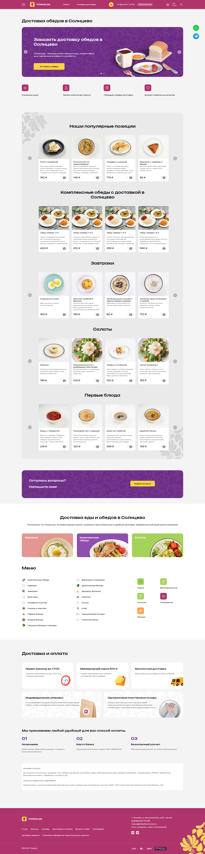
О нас (25, 829)
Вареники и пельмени (93, 580)
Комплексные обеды (89, 539)
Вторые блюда (35, 620)
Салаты (140, 537)
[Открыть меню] (23, 4)
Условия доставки (86, 4)
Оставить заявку (49, 66)
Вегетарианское (168, 588)
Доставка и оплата (62, 829)
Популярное (166, 602)
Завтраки (31, 537)
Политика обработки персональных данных (66, 835)
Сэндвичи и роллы (37, 603)
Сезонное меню (90, 620)
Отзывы (46, 829)
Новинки (32, 586)
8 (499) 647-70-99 (140, 821)
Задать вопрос (142, 484)
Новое (140, 588)
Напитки (86, 597)
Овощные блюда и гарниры (42, 625)
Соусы (85, 603)
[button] (101, 73)
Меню (66, 4)
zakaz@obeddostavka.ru (144, 824)
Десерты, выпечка (91, 591)
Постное (141, 602)
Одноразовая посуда (93, 614)
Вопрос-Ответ (82, 829)
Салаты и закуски (37, 608)
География (98, 829)
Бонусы (35, 829)
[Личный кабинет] (181, 4)
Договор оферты (31, 835)
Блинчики (33, 597)
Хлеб (84, 608)
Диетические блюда (92, 586)
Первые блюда (35, 614)
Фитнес (141, 617)
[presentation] (26, 52)
